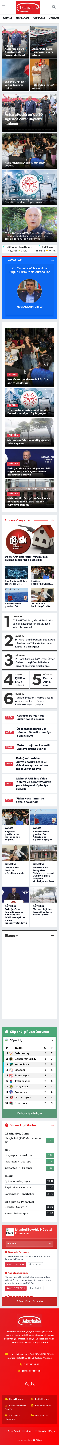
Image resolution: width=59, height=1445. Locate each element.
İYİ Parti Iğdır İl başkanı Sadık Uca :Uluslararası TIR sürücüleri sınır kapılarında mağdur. (35, 643)
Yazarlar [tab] (15, 260)
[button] (6, 113)
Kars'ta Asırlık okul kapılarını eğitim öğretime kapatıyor (49, 682)
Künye (52, 1431)
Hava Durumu (16, 1399)
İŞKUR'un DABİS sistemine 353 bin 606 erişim (21, 682)
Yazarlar (42, 1431)
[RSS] (32, 1383)
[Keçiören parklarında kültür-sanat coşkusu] (29, 357)
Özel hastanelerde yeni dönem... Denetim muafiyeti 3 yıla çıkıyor (35, 732)
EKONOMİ (22, 18)
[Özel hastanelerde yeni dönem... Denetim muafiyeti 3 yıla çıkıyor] (29, 402)
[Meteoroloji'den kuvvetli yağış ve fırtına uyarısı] (29, 432)
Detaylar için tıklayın (29, 1113)
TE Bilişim (37, 1440)
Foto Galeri (14, 1431)
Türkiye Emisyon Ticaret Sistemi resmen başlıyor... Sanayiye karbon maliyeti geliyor (34, 701)
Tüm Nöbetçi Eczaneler (31, 1301)
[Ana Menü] (3, 7)
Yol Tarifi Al (36, 1265)
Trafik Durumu (42, 1399)
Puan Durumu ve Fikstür (15, 1407)
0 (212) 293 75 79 (17, 1288)
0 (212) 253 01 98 (16, 1265)
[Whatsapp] (26, 1383)
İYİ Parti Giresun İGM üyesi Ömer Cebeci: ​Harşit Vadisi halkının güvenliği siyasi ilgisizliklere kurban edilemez (35, 663)
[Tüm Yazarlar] (52, 260)
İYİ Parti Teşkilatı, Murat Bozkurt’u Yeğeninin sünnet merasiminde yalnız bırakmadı (33, 624)
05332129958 (31, 1364)
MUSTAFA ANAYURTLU (29, 307)
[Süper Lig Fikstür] (52, 1125)
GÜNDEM (39, 18)
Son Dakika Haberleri (12, 1417)
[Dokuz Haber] (28, 7)
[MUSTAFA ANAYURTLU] (29, 291)
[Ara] (54, 7)
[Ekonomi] (52, 935)
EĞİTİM (7, 18)
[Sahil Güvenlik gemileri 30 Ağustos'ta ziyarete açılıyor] (43, 817)
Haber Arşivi (41, 1415)
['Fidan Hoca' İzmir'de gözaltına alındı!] (15, 853)
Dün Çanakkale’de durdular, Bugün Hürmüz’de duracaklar (29, 270)
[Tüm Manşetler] (52, 520)
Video (29, 1431)
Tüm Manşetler (43, 1405)
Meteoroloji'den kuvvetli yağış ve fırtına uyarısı (42, 912)
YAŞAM (18, 675)
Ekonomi (12, 935)
